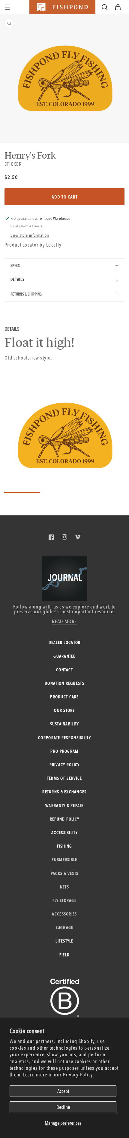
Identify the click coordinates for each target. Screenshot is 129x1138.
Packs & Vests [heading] (65, 873)
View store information (29, 235)
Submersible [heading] (64, 859)
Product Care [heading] (64, 696)
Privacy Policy (78, 1074)
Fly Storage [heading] (64, 900)
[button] (117, 7)
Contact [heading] (64, 669)
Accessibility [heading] (64, 832)
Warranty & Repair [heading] (64, 805)
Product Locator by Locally (33, 244)
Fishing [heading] (64, 846)
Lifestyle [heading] (64, 941)
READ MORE (64, 621)
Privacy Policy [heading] (65, 764)
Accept (63, 1091)
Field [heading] (64, 954)
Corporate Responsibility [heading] (64, 737)
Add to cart (65, 197)
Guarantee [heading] (64, 656)
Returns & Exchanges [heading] (64, 791)
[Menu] (7, 7)
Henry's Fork (30, 155)
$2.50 (11, 177)
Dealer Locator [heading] (65, 642)
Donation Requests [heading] (64, 683)
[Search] (104, 7)
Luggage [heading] (65, 927)
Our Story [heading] (64, 710)
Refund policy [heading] (65, 819)
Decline (63, 1107)
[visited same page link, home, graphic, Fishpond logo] (62, 7)
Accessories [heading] (64, 914)
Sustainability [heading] (64, 724)
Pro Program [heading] (64, 751)
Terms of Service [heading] (64, 778)
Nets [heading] (64, 887)
